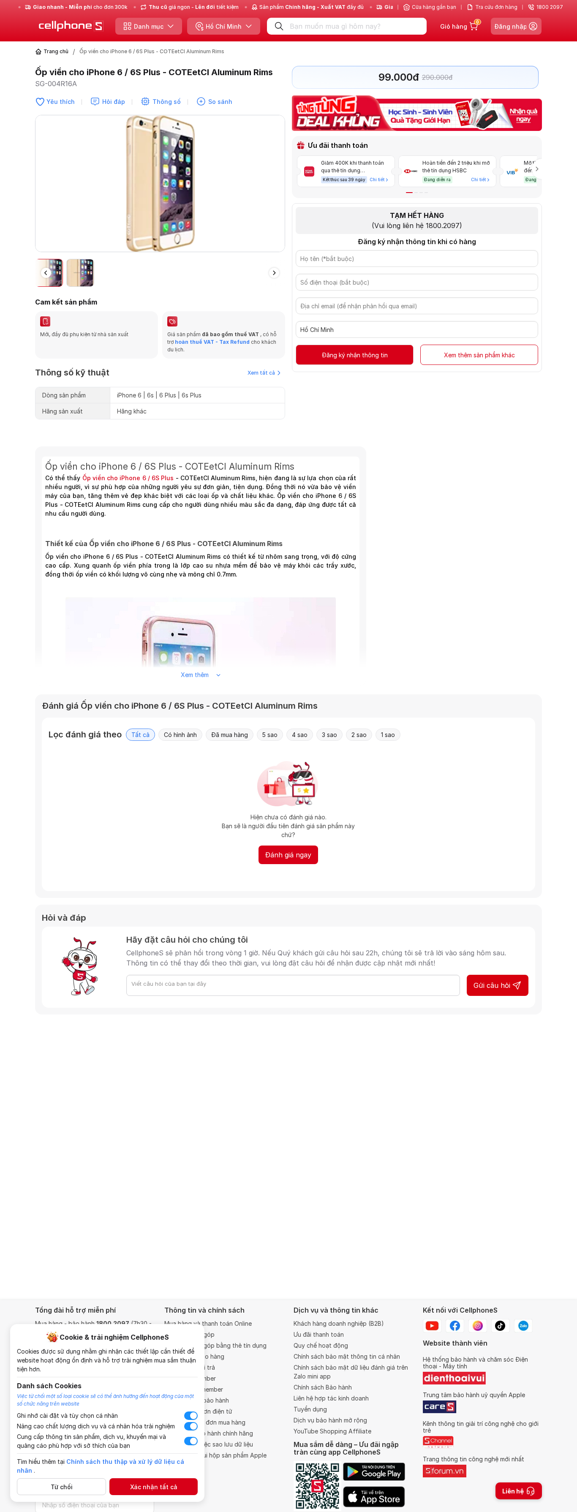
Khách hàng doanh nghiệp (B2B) (339, 1323)
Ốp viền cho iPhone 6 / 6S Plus (128, 477)
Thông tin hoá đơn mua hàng (204, 1422)
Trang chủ (56, 51)
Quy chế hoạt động (321, 1345)
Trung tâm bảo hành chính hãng (208, 1433)
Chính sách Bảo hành (323, 1387)
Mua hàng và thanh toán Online (208, 1323)
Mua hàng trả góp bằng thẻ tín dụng (215, 1345)
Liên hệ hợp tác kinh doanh (331, 1398)
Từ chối (62, 1486)
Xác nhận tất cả (153, 1486)
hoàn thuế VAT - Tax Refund (212, 342)
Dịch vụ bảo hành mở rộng (330, 1420)
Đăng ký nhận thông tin (355, 355)
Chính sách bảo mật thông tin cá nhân (347, 1356)
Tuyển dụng (310, 1409)
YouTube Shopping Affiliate (332, 1431)
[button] (278, 187)
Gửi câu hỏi (492, 985)
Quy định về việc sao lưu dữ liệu (208, 1444)
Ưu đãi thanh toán (319, 1334)
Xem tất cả (261, 373)
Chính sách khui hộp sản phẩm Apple (215, 1455)
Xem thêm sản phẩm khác (479, 355)
